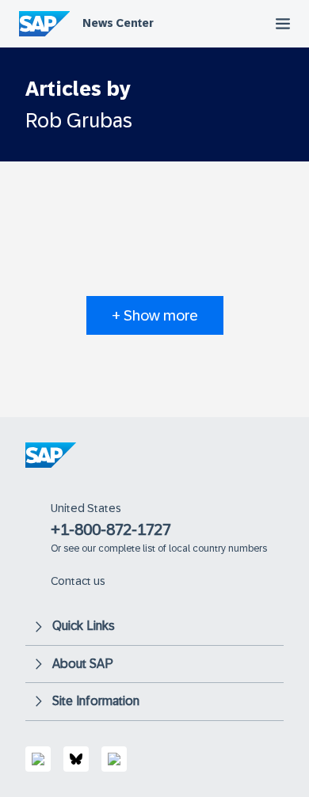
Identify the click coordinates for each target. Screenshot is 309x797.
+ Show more (155, 315)
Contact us (78, 581)
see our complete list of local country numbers (165, 548)
